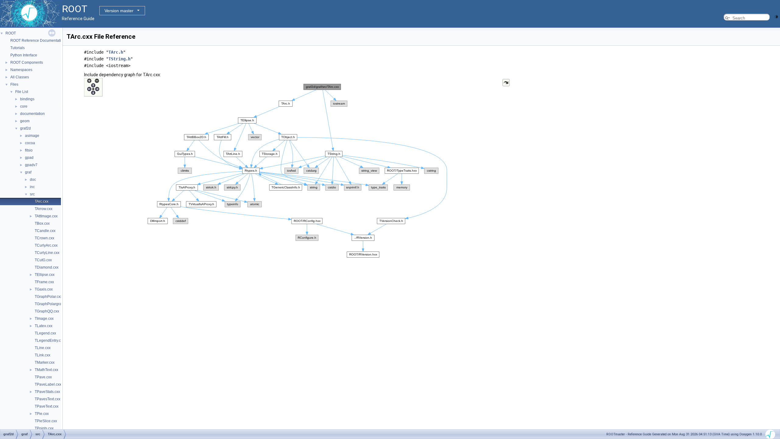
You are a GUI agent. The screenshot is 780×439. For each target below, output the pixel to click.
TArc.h (115, 52)
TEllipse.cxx (45, 275)
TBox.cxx (42, 223)
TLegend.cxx (45, 333)
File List (21, 92)
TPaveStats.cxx (47, 392)
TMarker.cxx (45, 362)
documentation (32, 114)
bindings (27, 99)
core (23, 106)
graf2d (25, 128)
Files (14, 84)
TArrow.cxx (43, 209)
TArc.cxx (41, 201)
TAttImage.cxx (46, 216)
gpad (29, 157)
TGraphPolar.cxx (48, 296)
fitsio (29, 150)
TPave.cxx (43, 377)
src (32, 194)
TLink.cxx (42, 355)
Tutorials (17, 48)
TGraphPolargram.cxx (53, 304)
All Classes (19, 77)
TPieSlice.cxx (46, 421)
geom (25, 121)
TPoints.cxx (44, 428)
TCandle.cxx (45, 231)
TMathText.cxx (46, 370)
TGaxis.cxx (44, 289)
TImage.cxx (44, 318)
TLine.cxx (43, 348)
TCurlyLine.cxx (47, 253)
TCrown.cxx (44, 238)
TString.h (119, 58)
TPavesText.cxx (47, 399)
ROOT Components (26, 62)
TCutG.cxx (43, 260)
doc (33, 179)
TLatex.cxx (43, 326)
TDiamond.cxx (46, 267)
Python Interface (23, 55)
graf (28, 172)
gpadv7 (31, 165)
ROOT (10, 33)
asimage (32, 136)
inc (32, 187)
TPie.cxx (42, 414)
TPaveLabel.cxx (48, 384)
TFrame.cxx (44, 282)
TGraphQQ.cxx (47, 311)
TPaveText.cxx (46, 406)
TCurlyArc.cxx (46, 245)
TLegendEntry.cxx (49, 340)
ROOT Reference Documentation (37, 40)
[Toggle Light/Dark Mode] (776, 16)
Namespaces (21, 70)
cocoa (30, 143)
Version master (119, 10)
